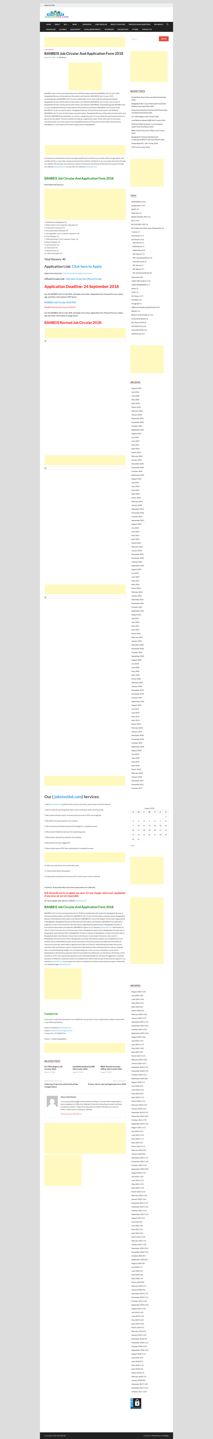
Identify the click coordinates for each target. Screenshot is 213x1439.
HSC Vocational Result (141, 258)
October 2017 (136, 788)
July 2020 (135, 664)
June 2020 (135, 667)
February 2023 (137, 547)
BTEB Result (137, 246)
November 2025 (137, 422)
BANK (74, 24)
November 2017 (137, 784)
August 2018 (136, 750)
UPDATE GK (136, 334)
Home (48, 24)
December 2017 (137, 781)
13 (155, 825)
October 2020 (136, 652)
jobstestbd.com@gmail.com (62, 1030)
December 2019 (137, 690)
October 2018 (136, 743)
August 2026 (136, 388)
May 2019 (135, 716)
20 (155, 830)
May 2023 (135, 535)
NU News (62, 29)
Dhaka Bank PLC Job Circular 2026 (144, 143)
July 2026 (135, 392)
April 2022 (135, 584)
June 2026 (135, 396)
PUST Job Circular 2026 (140, 147)
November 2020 (137, 648)
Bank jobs (135, 213)
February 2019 (137, 728)
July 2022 (135, 573)
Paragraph (135, 303)
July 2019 (135, 709)
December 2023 (137, 509)
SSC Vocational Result (141, 273)
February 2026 (137, 411)
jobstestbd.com (59, 167)
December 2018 (137, 735)
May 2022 (135, 581)
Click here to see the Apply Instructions (77, 273)
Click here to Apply (87, 266)
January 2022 (136, 596)
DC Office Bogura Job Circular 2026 (53, 1067)
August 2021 (136, 615)
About (57, 24)
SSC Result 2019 (137, 322)
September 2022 (137, 565)
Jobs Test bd (61, 1436)
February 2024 (137, 501)
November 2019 (137, 694)
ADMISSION (87, 24)
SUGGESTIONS (123, 29)
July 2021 (135, 618)
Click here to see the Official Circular (83, 279)
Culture (134, 232)
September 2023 (137, 520)
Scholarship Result (92, 29)
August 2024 (136, 479)
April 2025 (135, 449)
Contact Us (147, 29)
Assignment (75, 29)
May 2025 (135, 445)
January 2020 (136, 686)
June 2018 (135, 758)
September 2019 (137, 701)
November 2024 (137, 467)
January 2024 (136, 505)
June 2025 (135, 441)
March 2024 (136, 498)
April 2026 (135, 403)
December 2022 (137, 554)
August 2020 (136, 660)
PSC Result (137, 265)
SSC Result (137, 269)
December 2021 (137, 599)
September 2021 (137, 611)
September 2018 (137, 747)
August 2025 (136, 433)
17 (139, 830)
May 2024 (135, 490)
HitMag (165, 1436)
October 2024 (136, 471)
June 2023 (135, 532)
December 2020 (137, 645)
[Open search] (167, 24)
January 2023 (136, 550)
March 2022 (136, 588)
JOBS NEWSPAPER (138, 285)
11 (144, 825)
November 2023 (137, 513)
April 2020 (135, 675)
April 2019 (135, 720)
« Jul (132, 845)
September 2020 (137, 656)
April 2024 (135, 494)
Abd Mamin (62, 57)
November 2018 (137, 739)
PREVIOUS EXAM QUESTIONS (139, 24)
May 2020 (135, 671)
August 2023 (136, 524)
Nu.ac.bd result (138, 261)
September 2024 (137, 475)
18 (144, 830)
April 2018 (135, 765)
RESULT (134, 311)
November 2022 (137, 558)
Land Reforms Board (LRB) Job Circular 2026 (84, 1067)
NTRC (133, 292)
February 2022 (137, 592)
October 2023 (136, 516)
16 (133, 830)
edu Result (158, 24)
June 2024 (135, 486)
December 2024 (137, 464)
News (133, 288)
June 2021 (135, 622)
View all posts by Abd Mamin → (72, 1114)
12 (149, 825)
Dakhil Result (138, 250)
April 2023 (135, 539)
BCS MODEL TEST (138, 224)
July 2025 (135, 437)
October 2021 (136, 607)
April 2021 (135, 630)
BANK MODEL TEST (139, 217)
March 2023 (136, 543)
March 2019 (136, 724)
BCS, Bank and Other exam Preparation (146, 228)
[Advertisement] (84, 42)
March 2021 (136, 633)
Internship (109, 29)
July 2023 (135, 528)
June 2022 (135, 577)
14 (160, 825)
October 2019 (136, 698)
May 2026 (135, 399)
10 (139, 825)
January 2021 (136, 641)
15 (166, 825)
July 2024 (135, 482)
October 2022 (136, 562)
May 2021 (135, 626)
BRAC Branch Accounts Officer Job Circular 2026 (111, 1067)
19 (149, 830)
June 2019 (135, 713)
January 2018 (136, 777)
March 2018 (136, 769)
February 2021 (137, 637)
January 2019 (136, 731)
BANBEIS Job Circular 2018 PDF (60, 302)
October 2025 (136, 426)
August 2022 (136, 569)
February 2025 (137, 456)
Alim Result (137, 243)
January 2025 (136, 460)
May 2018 (135, 762)
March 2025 (136, 452)
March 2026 (136, 407)
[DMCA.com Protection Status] (135, 1408)
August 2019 (136, 705)
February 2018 (137, 773)
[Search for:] (149, 38)
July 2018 (135, 754)
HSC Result (137, 254)
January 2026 (136, 415)
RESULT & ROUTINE (118, 24)
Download (51, 29)
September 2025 (137, 430)
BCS (65, 24)
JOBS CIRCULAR (101, 24)
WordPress (156, 1436)
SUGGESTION (137, 326)
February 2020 (137, 682)
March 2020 (136, 679)
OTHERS (135, 29)
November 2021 (137, 603)
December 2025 (137, 418)
